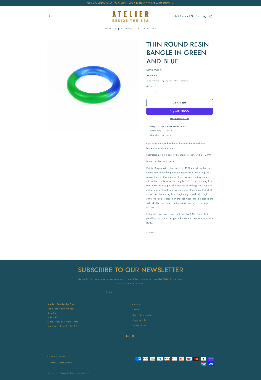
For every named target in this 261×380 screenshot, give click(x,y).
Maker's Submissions (142, 315)
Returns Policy (139, 325)
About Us (136, 304)
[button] (50, 16)
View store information (161, 135)
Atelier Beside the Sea (64, 373)
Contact (135, 309)
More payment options (179, 118)
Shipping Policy (140, 320)
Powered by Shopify (82, 373)
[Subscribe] (154, 292)
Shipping (164, 80)
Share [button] (152, 232)
